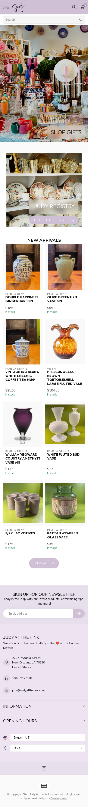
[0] (82, 7)
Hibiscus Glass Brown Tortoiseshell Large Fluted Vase (64, 378)
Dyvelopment (58, 798)
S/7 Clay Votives (20, 533)
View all (41, 563)
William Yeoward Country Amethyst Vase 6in (23, 458)
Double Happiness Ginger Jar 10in (21, 299)
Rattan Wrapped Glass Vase (62, 535)
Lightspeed (74, 794)
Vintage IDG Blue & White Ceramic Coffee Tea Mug (22, 376)
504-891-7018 (22, 678)
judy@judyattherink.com (28, 690)
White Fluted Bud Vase (63, 456)
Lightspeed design (34, 798)
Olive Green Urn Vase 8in (62, 299)
